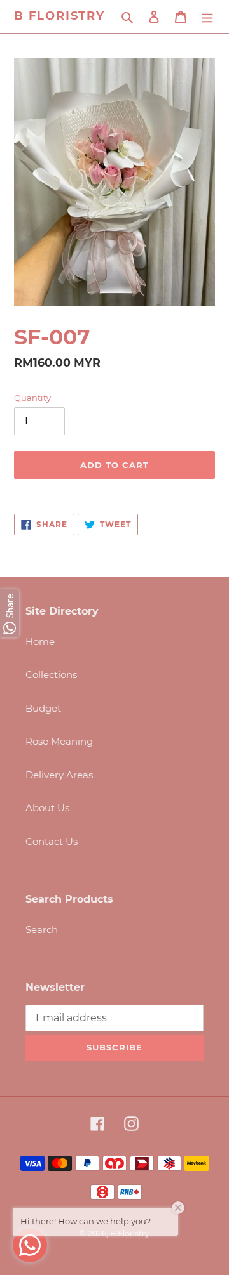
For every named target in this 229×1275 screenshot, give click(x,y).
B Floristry (59, 16)
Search (41, 930)
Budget (43, 708)
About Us (47, 808)
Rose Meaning (59, 741)
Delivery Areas (59, 775)
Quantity (32, 398)
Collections (51, 675)
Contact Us (51, 841)
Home (40, 642)
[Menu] (207, 16)
